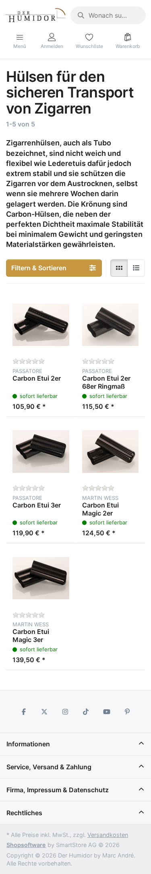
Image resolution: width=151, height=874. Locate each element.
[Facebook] (24, 712)
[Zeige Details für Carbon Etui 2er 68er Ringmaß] (110, 324)
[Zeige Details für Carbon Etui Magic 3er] (40, 578)
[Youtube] (107, 712)
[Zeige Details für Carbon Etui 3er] (40, 451)
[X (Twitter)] (44, 712)
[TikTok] (86, 712)
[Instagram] (65, 712)
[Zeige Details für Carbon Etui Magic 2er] (110, 451)
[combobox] (108, 15)
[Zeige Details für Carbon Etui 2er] (40, 324)
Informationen (28, 744)
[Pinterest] (128, 712)
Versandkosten (107, 834)
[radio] (119, 268)
